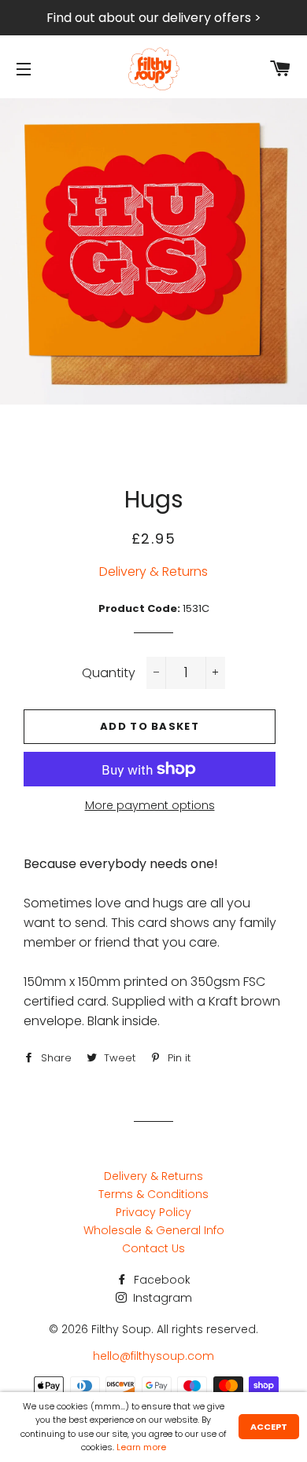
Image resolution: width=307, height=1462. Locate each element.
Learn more (141, 1447)
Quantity (108, 673)
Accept (268, 1426)
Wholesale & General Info (153, 1230)
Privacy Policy (153, 1212)
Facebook (160, 1280)
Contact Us (153, 1248)
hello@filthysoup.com (153, 1356)
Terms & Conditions (153, 1194)
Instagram (161, 1298)
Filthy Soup (121, 1329)
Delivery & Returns (153, 571)
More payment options (150, 805)
